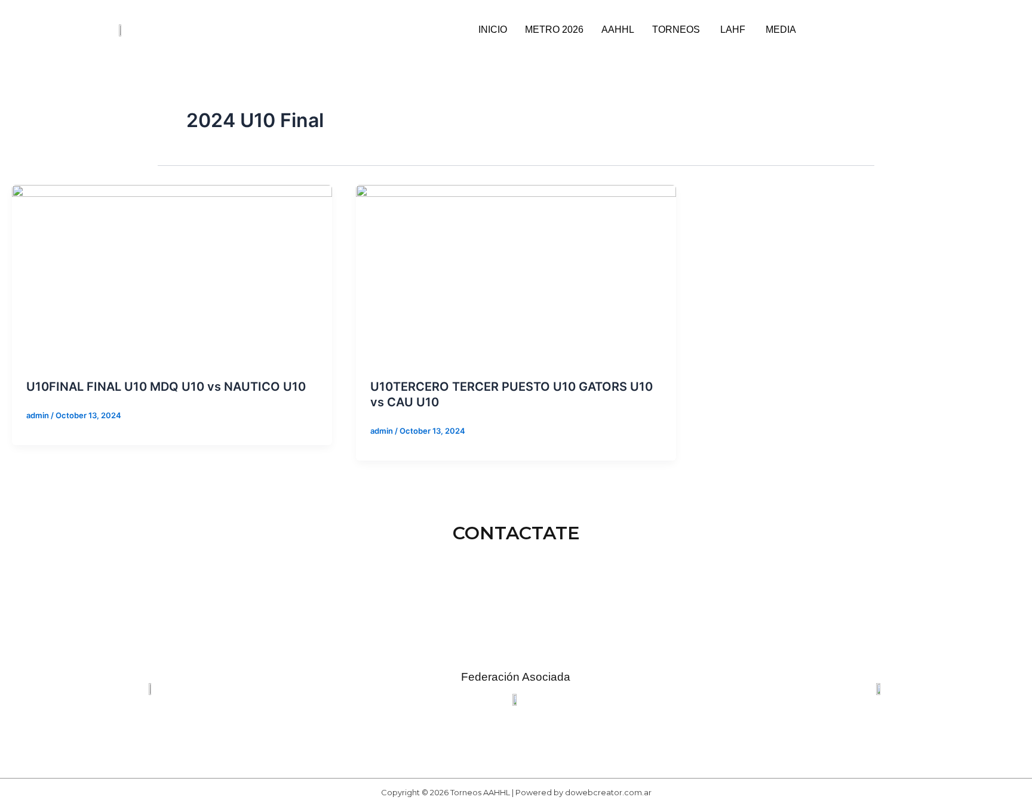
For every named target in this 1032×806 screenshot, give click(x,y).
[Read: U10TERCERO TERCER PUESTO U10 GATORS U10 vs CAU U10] (516, 274)
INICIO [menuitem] (492, 29)
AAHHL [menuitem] (617, 29)
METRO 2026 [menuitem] (554, 29)
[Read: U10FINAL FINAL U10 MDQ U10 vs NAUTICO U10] (172, 274)
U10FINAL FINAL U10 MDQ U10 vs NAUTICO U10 (166, 386)
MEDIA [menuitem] (781, 29)
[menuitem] (677, 30)
